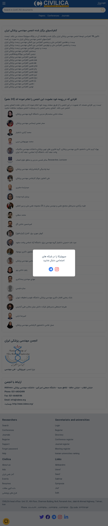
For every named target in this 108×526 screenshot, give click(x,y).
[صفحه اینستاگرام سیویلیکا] (57, 269)
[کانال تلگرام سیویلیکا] (51, 269)
